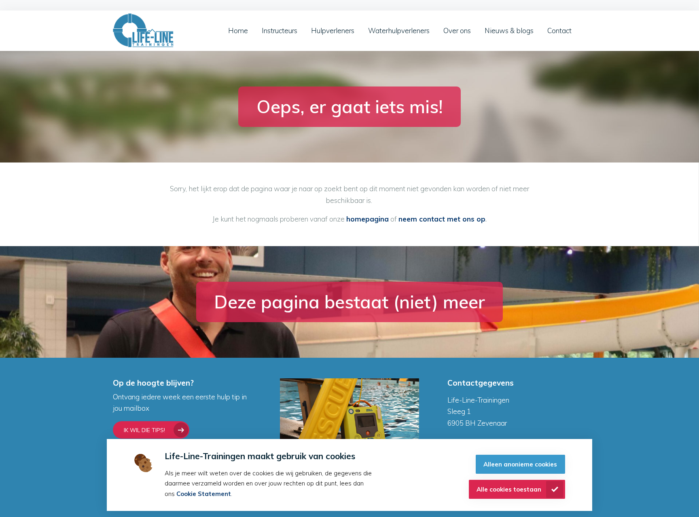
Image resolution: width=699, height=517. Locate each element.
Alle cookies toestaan (509, 489)
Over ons (457, 30)
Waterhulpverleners (399, 30)
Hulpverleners (332, 30)
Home (238, 30)
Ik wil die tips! (144, 429)
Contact (559, 30)
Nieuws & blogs (509, 30)
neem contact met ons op (441, 219)
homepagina (367, 219)
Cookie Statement (203, 494)
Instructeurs (279, 30)
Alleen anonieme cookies (520, 464)
